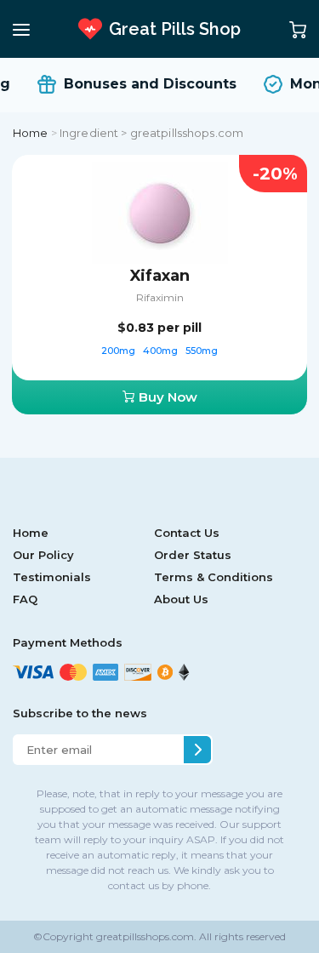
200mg (119, 351)
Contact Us (186, 532)
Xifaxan (160, 275)
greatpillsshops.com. (145, 936)
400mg (161, 351)
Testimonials (52, 577)
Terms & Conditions (213, 577)
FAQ (25, 599)
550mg (201, 351)
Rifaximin (160, 297)
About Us (181, 599)
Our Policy (43, 555)
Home (30, 133)
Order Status (192, 555)
